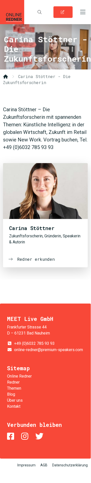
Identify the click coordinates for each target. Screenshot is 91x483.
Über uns (15, 400)
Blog (11, 394)
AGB (43, 465)
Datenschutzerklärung (70, 465)
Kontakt (13, 406)
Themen (14, 388)
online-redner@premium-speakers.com (48, 349)
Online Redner (12, 12)
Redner (13, 382)
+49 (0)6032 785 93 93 (34, 343)
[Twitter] (40, 436)
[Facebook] (11, 436)
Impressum (26, 465)
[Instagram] (25, 436)
